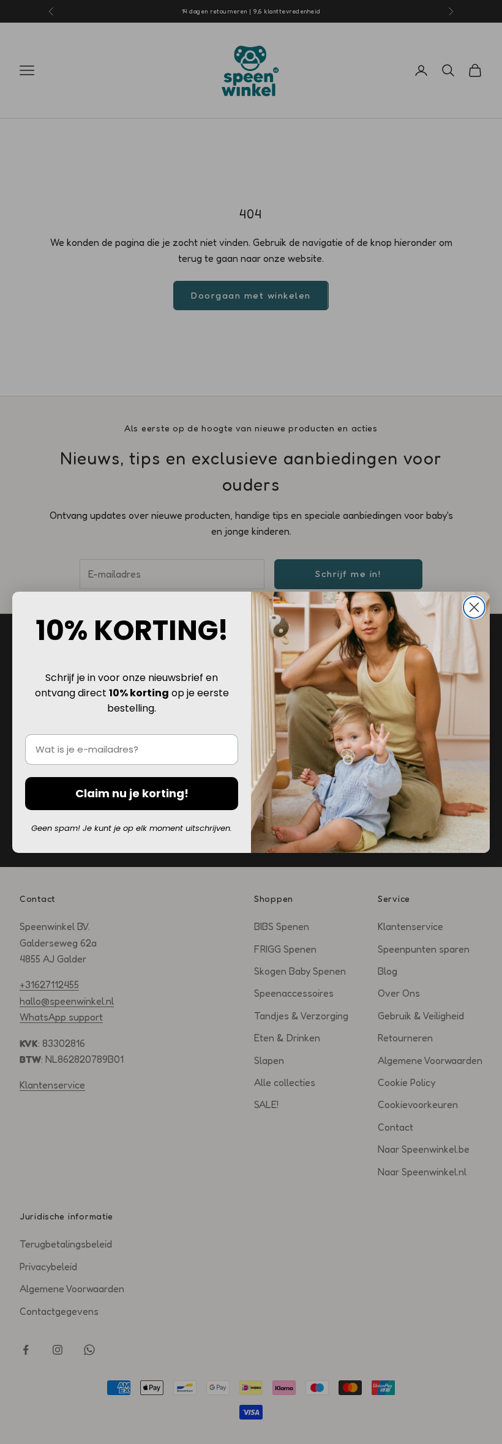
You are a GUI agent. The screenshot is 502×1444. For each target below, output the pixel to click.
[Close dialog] (474, 607)
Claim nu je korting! (132, 793)
